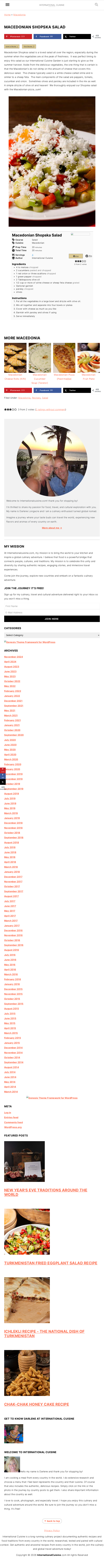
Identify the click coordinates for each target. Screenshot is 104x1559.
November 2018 (13, 828)
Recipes (36, 397)
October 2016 (12, 940)
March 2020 (11, 759)
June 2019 (10, 803)
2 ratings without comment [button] (50, 409)
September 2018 (13, 837)
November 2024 (13, 656)
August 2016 (11, 950)
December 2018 (13, 823)
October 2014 (12, 1057)
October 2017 (12, 886)
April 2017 (10, 915)
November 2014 (13, 1052)
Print (77, 256)
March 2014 (11, 1091)
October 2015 (12, 998)
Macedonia (19, 14)
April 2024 (10, 661)
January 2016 (12, 984)
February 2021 (12, 720)
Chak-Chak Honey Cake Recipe (36, 1404)
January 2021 (12, 725)
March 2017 (11, 920)
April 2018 (10, 862)
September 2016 (13, 945)
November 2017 (13, 881)
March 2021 (11, 715)
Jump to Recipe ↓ (12, 46)
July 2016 (10, 955)
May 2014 (9, 1082)
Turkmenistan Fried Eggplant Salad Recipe (50, 1263)
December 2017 (13, 876)
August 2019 (11, 793)
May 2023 (10, 676)
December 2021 (13, 701)
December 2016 (13, 930)
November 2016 (13, 935)
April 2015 (10, 1028)
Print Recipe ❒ (29, 46)
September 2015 (13, 1003)
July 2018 (10, 847)
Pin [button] (90, 256)
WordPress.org (13, 1127)
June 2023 (10, 671)
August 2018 (11, 842)
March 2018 (11, 867)
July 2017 (9, 901)
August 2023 (11, 666)
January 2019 (12, 818)
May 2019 (9, 808)
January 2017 (12, 925)
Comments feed (13, 1122)
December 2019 (13, 774)
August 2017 (11, 896)
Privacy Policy (52, 1530)
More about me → (52, 528)
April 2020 (10, 754)
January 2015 (12, 1042)
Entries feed (11, 1117)
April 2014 (10, 1086)
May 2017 (9, 911)
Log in (7, 1112)
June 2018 (10, 852)
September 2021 (13, 705)
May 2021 (9, 710)
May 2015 (9, 1023)
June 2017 (10, 906)
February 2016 (12, 979)
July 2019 (10, 798)
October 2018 (12, 832)
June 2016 (10, 959)
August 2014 (11, 1067)
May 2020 (10, 749)
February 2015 (12, 1038)
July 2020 (10, 740)
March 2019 (11, 813)
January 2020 (12, 769)
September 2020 (14, 735)
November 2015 (13, 994)
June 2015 (10, 1018)
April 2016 (10, 969)
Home (7, 14)
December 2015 (13, 989)
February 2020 (12, 764)
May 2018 (9, 857)
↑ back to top (52, 1521)
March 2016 (11, 974)
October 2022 (12, 681)
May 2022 (10, 686)
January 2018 (12, 871)
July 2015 (10, 1013)
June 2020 (10, 744)
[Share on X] (3, 782)
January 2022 (12, 696)
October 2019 (12, 783)
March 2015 (11, 1033)
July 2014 (10, 1072)
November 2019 (13, 779)
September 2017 (13, 891)
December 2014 (13, 1047)
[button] (76, 261)
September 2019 (13, 788)
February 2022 (12, 691)
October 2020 (12, 730)
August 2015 (11, 1008)
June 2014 (10, 1077)
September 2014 (13, 1062)
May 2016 (9, 964)
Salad (45, 397)
